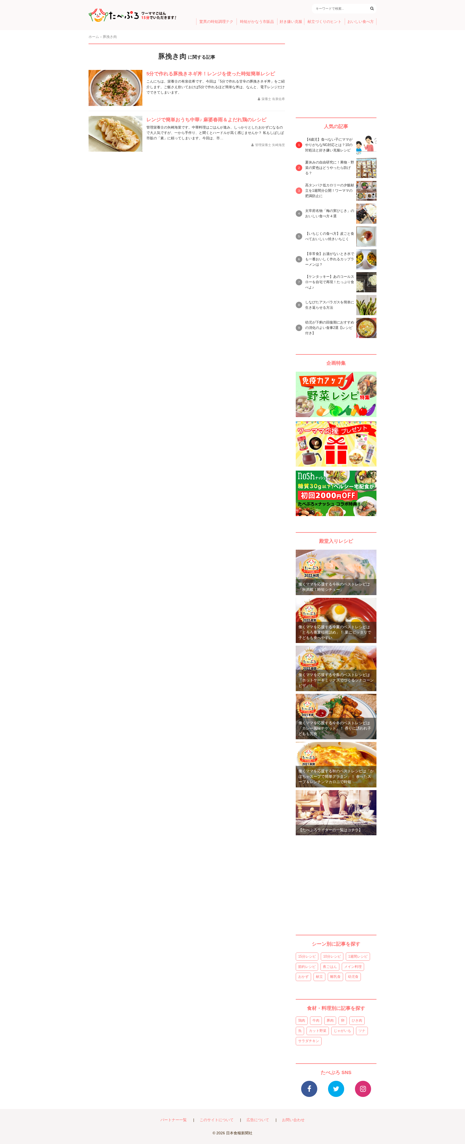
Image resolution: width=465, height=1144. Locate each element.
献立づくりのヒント (324, 22)
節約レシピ (307, 967)
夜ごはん (330, 967)
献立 (319, 977)
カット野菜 (317, 1031)
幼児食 (353, 977)
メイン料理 (353, 967)
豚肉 (330, 1020)
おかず (303, 977)
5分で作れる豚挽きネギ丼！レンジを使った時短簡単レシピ (210, 73)
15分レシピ (307, 956)
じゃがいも (342, 1031)
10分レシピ (332, 956)
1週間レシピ (358, 956)
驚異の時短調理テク (216, 22)
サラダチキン (308, 1041)
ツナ (361, 1031)
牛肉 (315, 1020)
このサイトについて (217, 1120)
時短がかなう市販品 (257, 22)
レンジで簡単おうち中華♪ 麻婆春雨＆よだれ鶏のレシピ (206, 119)
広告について (257, 1120)
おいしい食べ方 (360, 22)
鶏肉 (301, 1020)
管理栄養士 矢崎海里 (270, 145)
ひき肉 (357, 1020)
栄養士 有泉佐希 (273, 99)
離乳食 (335, 977)
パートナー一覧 (173, 1120)
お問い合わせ (293, 1120)
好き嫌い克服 (291, 22)
